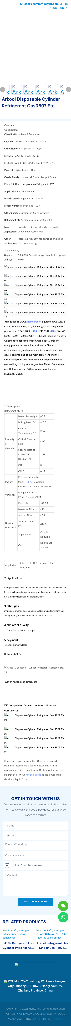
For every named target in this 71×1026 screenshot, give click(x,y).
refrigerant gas (33, 774)
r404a (35, 331)
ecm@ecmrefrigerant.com (41, 3)
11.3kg (27, 481)
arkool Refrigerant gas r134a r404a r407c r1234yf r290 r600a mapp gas (52, 945)
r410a (53, 331)
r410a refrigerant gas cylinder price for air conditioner (18, 945)
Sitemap (58, 1019)
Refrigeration (34, 321)
